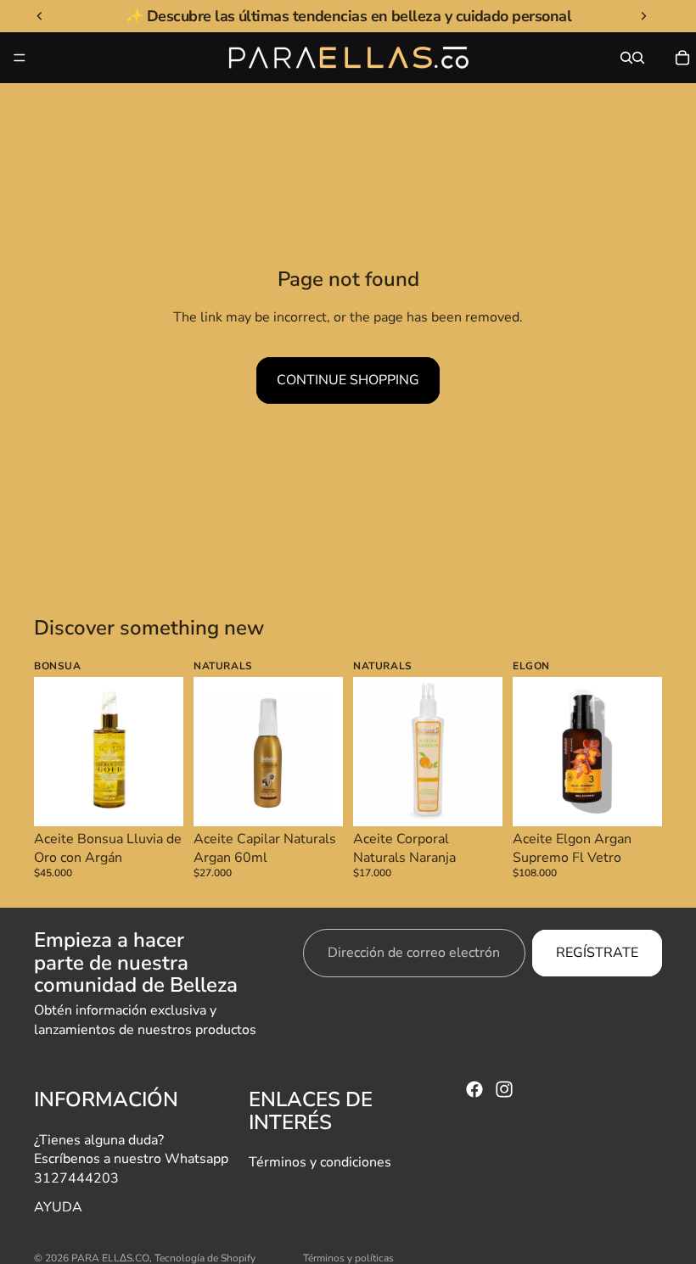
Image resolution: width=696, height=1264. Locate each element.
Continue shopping (348, 380)
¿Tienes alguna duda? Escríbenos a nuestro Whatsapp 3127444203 (131, 1158)
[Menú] (19, 57)
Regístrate (597, 953)
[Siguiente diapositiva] (164, 751)
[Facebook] (474, 1089)
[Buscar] (626, 57)
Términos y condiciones (320, 1162)
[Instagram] (504, 1089)
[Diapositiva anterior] (52, 751)
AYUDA (58, 1207)
